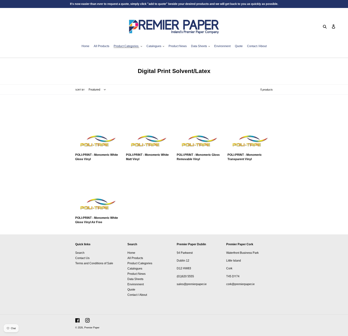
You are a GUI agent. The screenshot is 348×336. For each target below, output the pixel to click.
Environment (135, 284)
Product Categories (139, 263)
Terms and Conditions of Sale (94, 263)
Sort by (80, 90)
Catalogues (134, 268)
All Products (135, 258)
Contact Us (82, 258)
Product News (136, 273)
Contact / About (137, 294)
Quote (131, 289)
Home (131, 252)
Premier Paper (91, 327)
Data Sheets (135, 279)
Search (79, 252)
